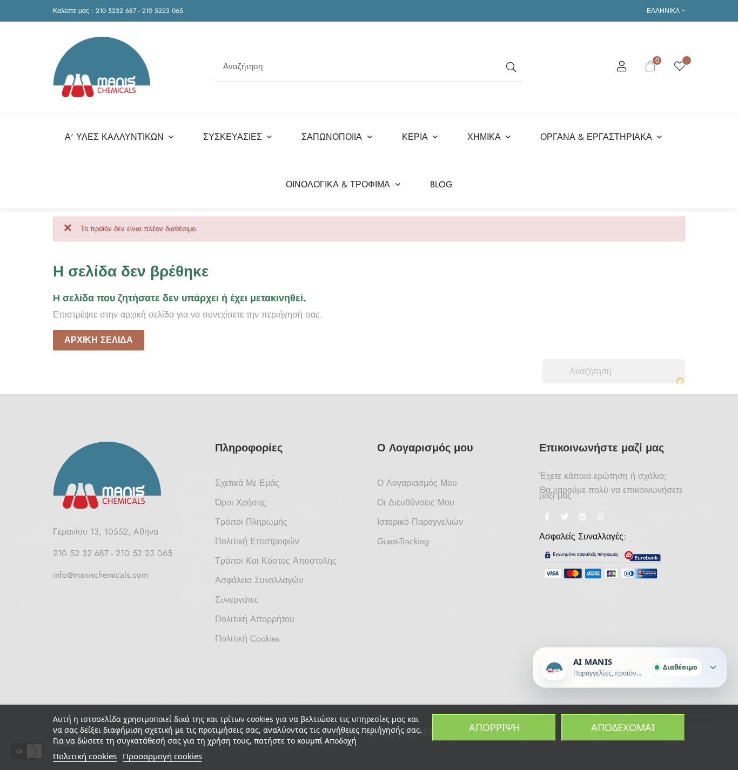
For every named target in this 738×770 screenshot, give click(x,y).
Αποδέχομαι (623, 727)
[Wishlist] (679, 67)
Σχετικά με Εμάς (247, 483)
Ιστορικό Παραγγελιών (420, 522)
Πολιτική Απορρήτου (254, 619)
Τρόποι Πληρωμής (251, 522)
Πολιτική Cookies (247, 638)
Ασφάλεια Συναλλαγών (259, 580)
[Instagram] (600, 518)
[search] (510, 67)
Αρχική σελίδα (98, 340)
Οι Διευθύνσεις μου (415, 502)
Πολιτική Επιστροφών (257, 541)
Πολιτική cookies (85, 756)
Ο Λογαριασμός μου (417, 483)
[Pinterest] (582, 518)
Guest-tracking (403, 541)
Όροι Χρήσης (240, 502)
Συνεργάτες (237, 599)
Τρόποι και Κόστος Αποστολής (276, 561)
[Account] (622, 68)
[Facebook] (547, 518)
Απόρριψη (494, 727)
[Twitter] (564, 518)
